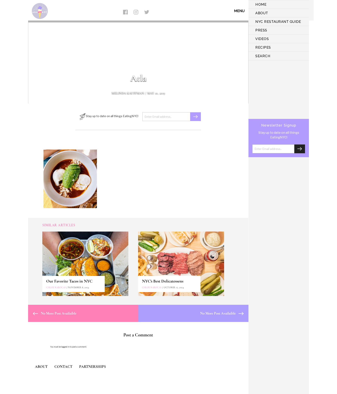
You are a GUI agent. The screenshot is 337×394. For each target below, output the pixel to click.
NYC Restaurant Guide (278, 22)
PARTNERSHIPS (92, 366)
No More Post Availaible (58, 313)
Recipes (263, 47)
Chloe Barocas (56, 287)
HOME (260, 4)
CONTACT (63, 366)
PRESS (261, 30)
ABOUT (261, 13)
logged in (65, 347)
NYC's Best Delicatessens (162, 281)
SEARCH (262, 56)
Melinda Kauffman (128, 93)
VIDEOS (262, 39)
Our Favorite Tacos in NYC (69, 281)
